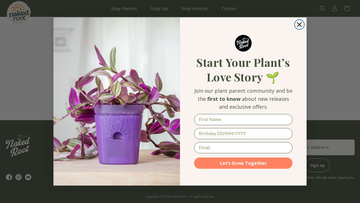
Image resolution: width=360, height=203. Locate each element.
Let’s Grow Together (243, 163)
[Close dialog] (299, 24)
